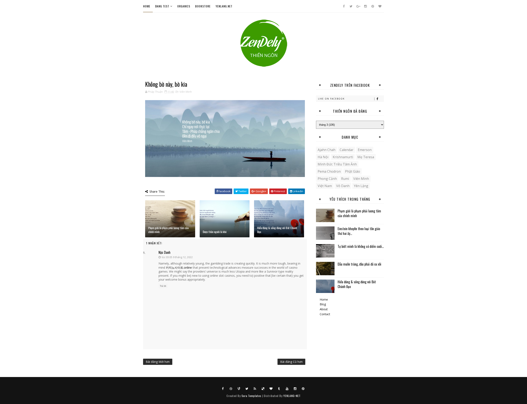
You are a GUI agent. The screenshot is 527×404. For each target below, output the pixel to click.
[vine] (239, 388)
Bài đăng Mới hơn (158, 362)
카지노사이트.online (179, 267)
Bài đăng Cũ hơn (291, 362)
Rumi (345, 178)
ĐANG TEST (162, 6)
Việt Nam (325, 186)
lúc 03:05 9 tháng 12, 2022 (177, 257)
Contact (325, 314)
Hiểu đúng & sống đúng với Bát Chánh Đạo (277, 230)
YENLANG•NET (292, 395)
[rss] (255, 388)
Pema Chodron (329, 171)
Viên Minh (186, 92)
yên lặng (361, 186)
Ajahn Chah (326, 150)
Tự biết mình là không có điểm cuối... (361, 246)
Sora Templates (251, 395)
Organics (183, 6)
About (324, 309)
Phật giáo (352, 171)
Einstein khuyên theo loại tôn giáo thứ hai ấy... (359, 231)
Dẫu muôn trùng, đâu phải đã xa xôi (359, 264)
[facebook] (344, 6)
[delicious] (263, 388)
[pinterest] (373, 6)
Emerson (365, 150)
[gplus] (358, 6)
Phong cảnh (327, 178)
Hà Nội (323, 157)
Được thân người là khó (214, 232)
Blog (323, 304)
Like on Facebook (331, 98)
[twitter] (351, 6)
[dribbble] (231, 388)
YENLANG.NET (224, 6)
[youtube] (287, 388)
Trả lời (163, 286)
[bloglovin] (380, 6)
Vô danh (343, 186)
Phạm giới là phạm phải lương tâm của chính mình (168, 230)
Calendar (346, 150)
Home (146, 6)
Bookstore (203, 6)
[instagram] (365, 6)
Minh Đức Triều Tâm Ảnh (337, 164)
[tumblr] (279, 388)
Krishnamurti (343, 157)
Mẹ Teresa (365, 157)
